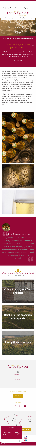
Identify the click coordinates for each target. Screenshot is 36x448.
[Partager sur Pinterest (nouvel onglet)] (18, 60)
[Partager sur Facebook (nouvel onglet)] (14, 60)
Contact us (18, 380)
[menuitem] (10, 8)
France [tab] (29, 416)
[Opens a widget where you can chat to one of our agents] (11, 434)
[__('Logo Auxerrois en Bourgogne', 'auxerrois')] (18, 367)
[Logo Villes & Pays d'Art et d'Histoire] (25, 438)
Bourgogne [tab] (30, 419)
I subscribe (18, 396)
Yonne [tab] (29, 421)
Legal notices (5, 444)
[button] (33, 45)
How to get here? (24, 429)
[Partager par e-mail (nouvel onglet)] (21, 60)
